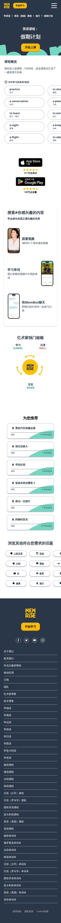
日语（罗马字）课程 (15, 800)
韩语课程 (9, 786)
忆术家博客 (10, 694)
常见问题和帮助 (12, 665)
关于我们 (9, 651)
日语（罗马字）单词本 (16, 871)
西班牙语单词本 (12, 878)
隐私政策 (29, 911)
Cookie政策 (42, 911)
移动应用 (9, 672)
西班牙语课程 (11, 807)
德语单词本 (10, 835)
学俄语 (7, 715)
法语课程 (9, 779)
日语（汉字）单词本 (15, 864)
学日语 (7, 736)
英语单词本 (10, 899)
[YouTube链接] (34, 640)
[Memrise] (7, 5)
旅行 (38, 15)
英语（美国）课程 (23, 15)
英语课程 (9, 828)
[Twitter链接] (26, 640)
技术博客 (9, 701)
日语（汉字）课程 (14, 793)
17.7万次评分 (30, 172)
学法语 (7, 722)
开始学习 (20, 5)
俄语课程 (9, 772)
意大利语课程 (11, 814)
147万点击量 (30, 192)
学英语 (7, 15)
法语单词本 (10, 850)
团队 (6, 687)
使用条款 (17, 911)
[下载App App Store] (31, 162)
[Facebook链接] (18, 640)
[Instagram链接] (42, 640)
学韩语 (7, 729)
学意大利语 (10, 750)
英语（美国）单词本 (15, 892)
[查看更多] (54, 5)
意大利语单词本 (12, 885)
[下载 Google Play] (30, 181)
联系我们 (9, 658)
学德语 (7, 708)
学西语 (7, 743)
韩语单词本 (10, 857)
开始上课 (30, 47)
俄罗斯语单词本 (12, 843)
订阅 (6, 679)
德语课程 (9, 765)
